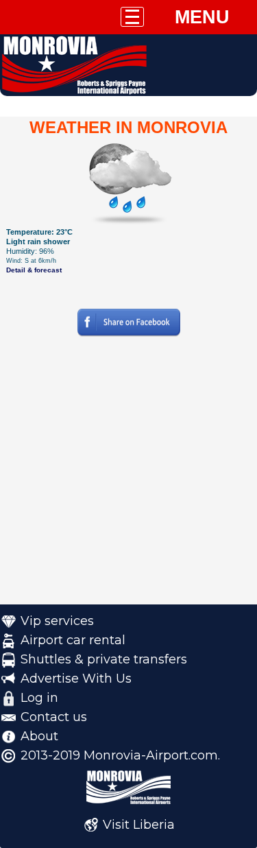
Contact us (54, 717)
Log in (39, 697)
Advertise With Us (76, 678)
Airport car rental (73, 640)
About (39, 736)
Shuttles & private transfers (104, 659)
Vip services (57, 620)
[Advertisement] (128, 475)
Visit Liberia (139, 824)
